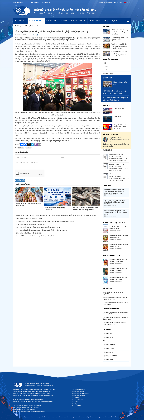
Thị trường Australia (109, 341)
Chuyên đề (106, 105)
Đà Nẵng (20, 147)
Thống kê (64, 21)
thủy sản (28, 147)
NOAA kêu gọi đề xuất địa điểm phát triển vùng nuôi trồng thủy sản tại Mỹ (38, 227)
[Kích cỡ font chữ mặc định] (35, 35)
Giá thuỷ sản (107, 288)
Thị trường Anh (107, 333)
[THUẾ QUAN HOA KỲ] (107, 111)
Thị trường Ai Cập (108, 337)
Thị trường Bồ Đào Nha (110, 356)
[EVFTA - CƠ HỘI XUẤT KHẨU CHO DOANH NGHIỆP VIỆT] (107, 127)
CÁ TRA (105, 66)
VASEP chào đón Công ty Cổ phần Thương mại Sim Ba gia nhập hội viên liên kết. (115, 212)
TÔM (104, 63)
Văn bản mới (107, 150)
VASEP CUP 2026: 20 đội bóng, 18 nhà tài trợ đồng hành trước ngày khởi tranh (114, 202)
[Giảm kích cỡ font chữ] (33, 34)
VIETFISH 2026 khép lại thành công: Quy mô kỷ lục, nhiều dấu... (119, 54)
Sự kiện (114, 21)
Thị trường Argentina (109, 344)
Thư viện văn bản (51, 21)
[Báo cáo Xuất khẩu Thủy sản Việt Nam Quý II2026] (105, 262)
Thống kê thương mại (111, 308)
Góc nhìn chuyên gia (110, 134)
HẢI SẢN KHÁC (108, 73)
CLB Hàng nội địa (46, 2)
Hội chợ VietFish (35, 2)
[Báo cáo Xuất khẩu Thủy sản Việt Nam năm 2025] (105, 280)
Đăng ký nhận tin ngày (106, 2)
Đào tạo (27, 2)
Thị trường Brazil (108, 359)
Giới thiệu (22, 21)
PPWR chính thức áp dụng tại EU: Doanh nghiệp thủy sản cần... (119, 32)
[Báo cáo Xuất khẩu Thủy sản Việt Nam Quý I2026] (105, 271)
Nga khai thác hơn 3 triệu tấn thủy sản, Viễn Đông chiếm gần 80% (35, 236)
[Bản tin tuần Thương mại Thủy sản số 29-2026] (105, 247)
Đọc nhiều (106, 27)
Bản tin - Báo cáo (94, 21)
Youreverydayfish (18, 2)
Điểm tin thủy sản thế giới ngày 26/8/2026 (29, 218)
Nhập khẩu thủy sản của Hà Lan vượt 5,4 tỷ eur (30, 224)
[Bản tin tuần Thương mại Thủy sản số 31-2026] (105, 229)
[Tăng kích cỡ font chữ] (37, 35)
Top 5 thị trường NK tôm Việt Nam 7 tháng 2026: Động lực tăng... (119, 46)
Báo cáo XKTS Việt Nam (111, 255)
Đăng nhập (119, 2)
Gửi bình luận (20, 180)
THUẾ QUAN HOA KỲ (120, 108)
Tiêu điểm (108, 78)
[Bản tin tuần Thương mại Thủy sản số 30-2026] (105, 238)
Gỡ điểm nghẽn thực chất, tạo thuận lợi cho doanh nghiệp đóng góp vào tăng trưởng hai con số (45, 221)
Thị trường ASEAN (108, 348)
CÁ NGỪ (105, 70)
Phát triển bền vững (78, 21)
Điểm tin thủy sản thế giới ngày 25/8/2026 (29, 233)
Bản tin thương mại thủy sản (114, 223)
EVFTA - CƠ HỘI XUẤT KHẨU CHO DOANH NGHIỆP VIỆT (120, 126)
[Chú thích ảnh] (57, 87)
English (128, 2)
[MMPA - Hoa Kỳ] (107, 119)
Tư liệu (106, 21)
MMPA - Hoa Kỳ (118, 116)
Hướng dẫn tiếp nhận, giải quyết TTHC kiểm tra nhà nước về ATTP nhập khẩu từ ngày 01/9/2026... (114, 191)
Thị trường (107, 330)
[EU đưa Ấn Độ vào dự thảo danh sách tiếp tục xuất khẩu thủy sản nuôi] (86, 196)
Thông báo (107, 186)
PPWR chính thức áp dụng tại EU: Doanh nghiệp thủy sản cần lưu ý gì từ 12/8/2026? (41, 230)
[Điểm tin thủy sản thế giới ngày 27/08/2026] (58, 196)
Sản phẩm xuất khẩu (35, 21)
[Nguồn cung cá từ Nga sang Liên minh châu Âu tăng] (29, 194)
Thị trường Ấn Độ (108, 352)
